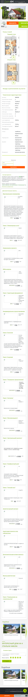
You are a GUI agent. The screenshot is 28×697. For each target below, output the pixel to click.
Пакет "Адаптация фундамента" (13, 293)
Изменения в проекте (10, 248)
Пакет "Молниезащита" (10, 418)
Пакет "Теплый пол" (9, 487)
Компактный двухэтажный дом (11, 635)
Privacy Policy (19, 694)
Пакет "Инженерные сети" (11, 225)
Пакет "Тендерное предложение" (13, 379)
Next (25, 12)
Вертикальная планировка (11, 194)
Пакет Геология (8, 332)
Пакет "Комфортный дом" (11, 464)
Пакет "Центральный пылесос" (12, 438)
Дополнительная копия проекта (13, 554)
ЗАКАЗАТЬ (12, 23)
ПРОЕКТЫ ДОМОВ (20, 2)
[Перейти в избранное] (25, 3)
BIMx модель (7, 269)
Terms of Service (25, 694)
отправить (6, 661)
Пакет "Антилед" (8, 398)
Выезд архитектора (9, 576)
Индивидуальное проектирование (14, 311)
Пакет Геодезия (8, 357)
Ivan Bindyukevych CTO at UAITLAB (16, 691)
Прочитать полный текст (7, 186)
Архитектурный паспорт (10, 509)
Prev (3, 12)
